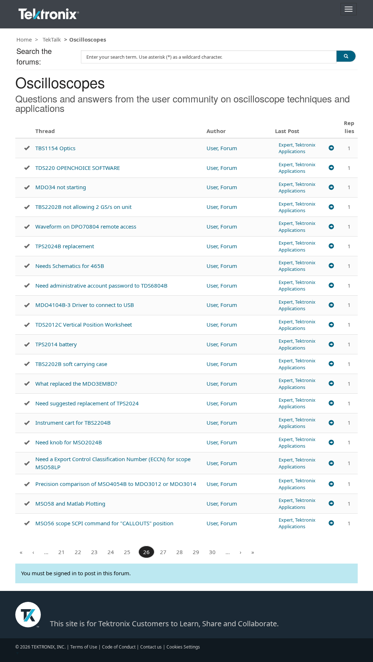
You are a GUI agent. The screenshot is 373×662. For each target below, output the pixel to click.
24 (110, 552)
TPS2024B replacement (64, 246)
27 (163, 552)
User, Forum (222, 148)
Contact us (151, 647)
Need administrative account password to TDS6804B (101, 285)
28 (179, 552)
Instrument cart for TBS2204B (73, 422)
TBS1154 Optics (55, 148)
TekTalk (52, 39)
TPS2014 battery (56, 344)
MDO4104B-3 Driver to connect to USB (84, 304)
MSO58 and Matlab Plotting (70, 503)
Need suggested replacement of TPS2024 (87, 403)
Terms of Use (83, 647)
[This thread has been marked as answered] (27, 148)
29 (196, 552)
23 (94, 552)
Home (24, 39)
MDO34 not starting (60, 187)
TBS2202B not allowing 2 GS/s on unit (83, 206)
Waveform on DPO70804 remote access (85, 226)
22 (78, 552)
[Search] (346, 56)
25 (127, 552)
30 (212, 552)
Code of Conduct (119, 647)
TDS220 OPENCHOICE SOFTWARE (77, 167)
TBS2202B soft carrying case (71, 363)
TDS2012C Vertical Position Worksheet (83, 324)
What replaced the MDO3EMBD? (76, 383)
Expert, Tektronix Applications (297, 148)
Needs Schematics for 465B (69, 265)
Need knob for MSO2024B (68, 442)
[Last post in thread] (331, 148)
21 (61, 552)
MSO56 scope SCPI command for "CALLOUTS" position (104, 523)
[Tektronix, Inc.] (48, 12)
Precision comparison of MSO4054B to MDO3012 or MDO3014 (115, 483)
